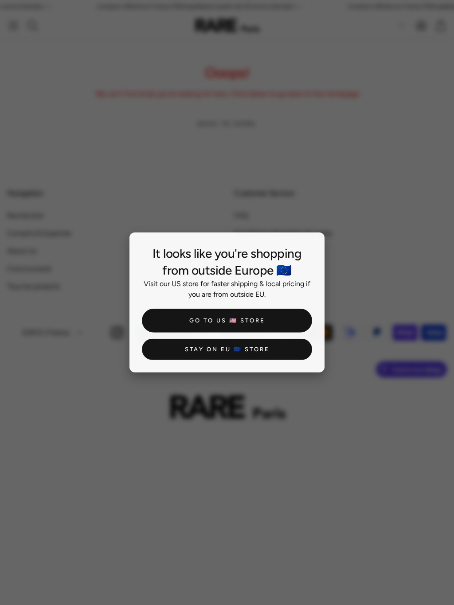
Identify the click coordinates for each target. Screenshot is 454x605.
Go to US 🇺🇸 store (227, 320)
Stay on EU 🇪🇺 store (227, 348)
